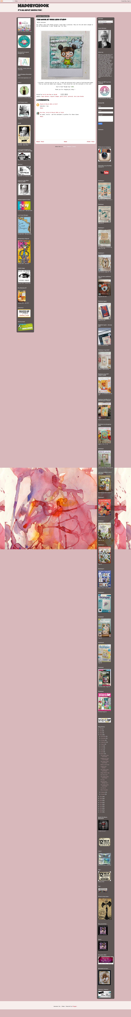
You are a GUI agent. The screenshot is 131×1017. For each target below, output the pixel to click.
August (102, 744)
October (103, 740)
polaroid (70, 96)
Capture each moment (104, 767)
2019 (101, 800)
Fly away (103, 779)
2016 (101, 806)
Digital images (54, 96)
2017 (101, 804)
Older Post (91, 141)
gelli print (63, 96)
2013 (101, 812)
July (102, 746)
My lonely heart (104, 774)
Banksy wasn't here (105, 764)
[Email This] (61, 94)
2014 (101, 810)
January (103, 794)
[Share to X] (64, 94)
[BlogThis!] (63, 94)
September (103, 742)
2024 (101, 730)
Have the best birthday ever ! (104, 782)
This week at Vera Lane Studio (105, 756)
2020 (101, 798)
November (103, 738)
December (103, 736)
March (102, 753)
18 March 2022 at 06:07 (51, 104)
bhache (42, 104)
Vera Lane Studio (79, 96)
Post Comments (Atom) (70, 146)
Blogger (74, 1006)
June (102, 748)
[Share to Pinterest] (67, 94)
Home (65, 141)
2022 (101, 734)
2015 (101, 808)
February (103, 792)
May (102, 749)
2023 (101, 732)
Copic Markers (45, 96)
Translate (109, 23)
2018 (101, 802)
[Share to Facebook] (65, 94)
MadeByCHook (33, 6)
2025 (101, 729)
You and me (103, 787)
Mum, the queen (104, 789)
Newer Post (40, 141)
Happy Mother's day (105, 772)
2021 (101, 796)
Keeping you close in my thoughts (105, 759)
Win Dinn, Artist (45, 112)
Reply (41, 108)
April (102, 751)
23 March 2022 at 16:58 (57, 112)
